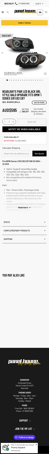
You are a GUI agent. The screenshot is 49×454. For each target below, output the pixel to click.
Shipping (34, 111)
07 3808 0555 (24, 3)
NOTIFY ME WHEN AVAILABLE (24, 129)
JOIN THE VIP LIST (24, 428)
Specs (7, 222)
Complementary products (17, 230)
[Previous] (2, 53)
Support (24, 420)
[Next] (47, 53)
